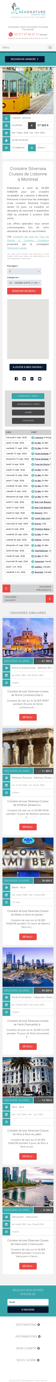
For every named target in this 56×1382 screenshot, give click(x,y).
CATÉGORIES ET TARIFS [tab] (28, 404)
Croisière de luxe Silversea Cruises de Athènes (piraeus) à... (28, 803)
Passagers (12, 266)
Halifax (38, 540)
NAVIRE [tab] (28, 412)
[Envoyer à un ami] (40, 379)
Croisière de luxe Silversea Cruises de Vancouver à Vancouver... (28, 1242)
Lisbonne (39, 437)
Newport (38, 513)
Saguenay (39, 561)
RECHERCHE (23, 59)
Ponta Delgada (42, 454)
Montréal (39, 572)
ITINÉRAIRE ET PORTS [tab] (28, 396)
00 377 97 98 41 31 (26, 34)
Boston (38, 524)
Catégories (13, 277)
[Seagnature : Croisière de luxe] (28, 8)
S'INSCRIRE (28, 1309)
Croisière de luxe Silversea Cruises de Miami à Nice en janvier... (28, 912)
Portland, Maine (42, 529)
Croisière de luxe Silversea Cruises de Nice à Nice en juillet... (28, 1132)
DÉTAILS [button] (28, 717)
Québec (38, 567)
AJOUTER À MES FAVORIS (27, 367)
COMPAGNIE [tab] (28, 421)
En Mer (38, 443)
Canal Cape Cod (42, 518)
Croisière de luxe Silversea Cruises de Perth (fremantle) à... (28, 1022)
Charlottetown (41, 551)
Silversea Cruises (17, 248)
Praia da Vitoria (42, 464)
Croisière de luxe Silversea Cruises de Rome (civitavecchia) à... (28, 693)
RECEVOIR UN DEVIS (24, 291)
